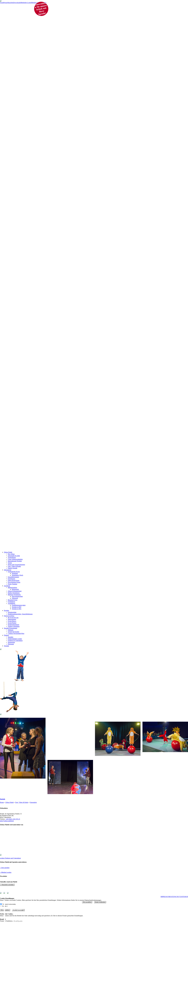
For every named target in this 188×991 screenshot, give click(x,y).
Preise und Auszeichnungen (24, 932)
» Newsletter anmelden (7, 884)
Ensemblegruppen (20, 958)
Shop (9, 2)
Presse (5, 2)
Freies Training (19, 973)
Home (2, 802)
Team (1, 2)
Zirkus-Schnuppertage (22, 987)
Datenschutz (175, 896)
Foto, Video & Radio (21, 802)
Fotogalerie (33, 802)
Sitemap (184, 896)
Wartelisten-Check (21, 954)
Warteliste (19, 950)
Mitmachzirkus (19, 980)
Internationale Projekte (22, 924)
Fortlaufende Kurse (21, 946)
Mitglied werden (36, 2)
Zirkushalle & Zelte (21, 913)
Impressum (165, 896)
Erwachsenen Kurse (21, 969)
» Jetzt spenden (4, 867)
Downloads (16, 2)
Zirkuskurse (13, 943)
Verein (15, 928)
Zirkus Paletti (9, 802)
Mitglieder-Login (25, 2)
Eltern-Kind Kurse (20, 965)
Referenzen (19, 984)
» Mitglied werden (5, 872)
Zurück (2, 799)
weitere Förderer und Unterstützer (10, 858)
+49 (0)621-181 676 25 (12, 819)
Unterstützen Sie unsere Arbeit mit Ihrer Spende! (40, 8)
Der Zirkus (17, 909)
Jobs (12, 2)
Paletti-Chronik (19, 939)
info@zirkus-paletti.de (7, 821)
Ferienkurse (17, 961)
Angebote (11, 976)
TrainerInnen (18, 917)
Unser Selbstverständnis (23, 920)
